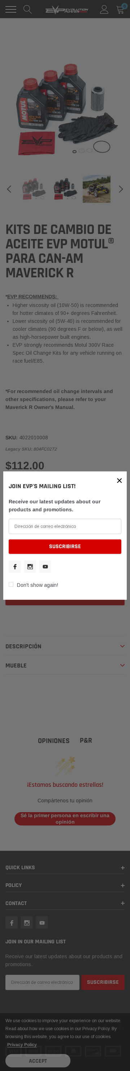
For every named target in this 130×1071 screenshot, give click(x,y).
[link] (15, 566)
